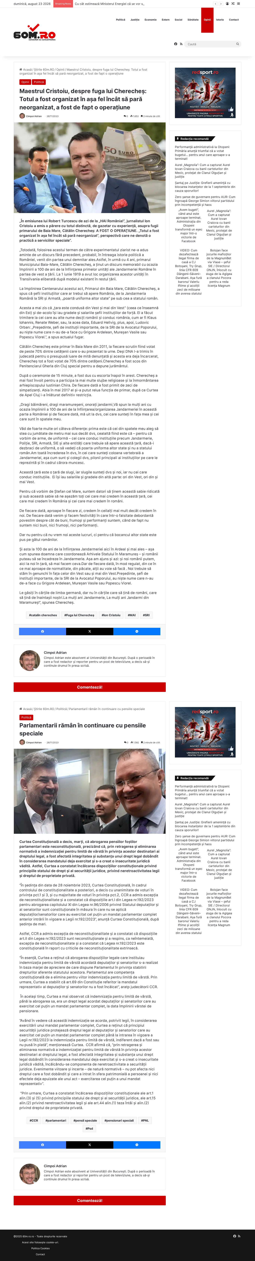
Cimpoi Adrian (34, 116)
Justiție (134, 19)
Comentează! (89, 687)
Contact (234, 19)
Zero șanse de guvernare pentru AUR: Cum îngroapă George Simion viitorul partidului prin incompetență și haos (205, 201)
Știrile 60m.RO (44, 69)
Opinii (207, 19)
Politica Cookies (40, 1248)
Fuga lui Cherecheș (80, 615)
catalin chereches (44, 615)
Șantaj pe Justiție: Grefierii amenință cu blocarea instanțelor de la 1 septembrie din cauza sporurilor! (205, 187)
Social (178, 19)
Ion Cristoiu (112, 615)
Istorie (220, 19)
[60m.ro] (34, 32)
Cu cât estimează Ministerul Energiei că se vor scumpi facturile (119, 4)
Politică (120, 19)
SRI (147, 615)
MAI (133, 615)
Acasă (27, 69)
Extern (166, 19)
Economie (151, 19)
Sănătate (193, 19)
